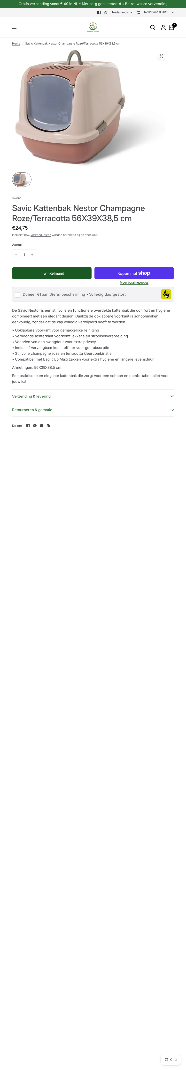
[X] (35, 426)
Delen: (17, 425)
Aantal (17, 245)
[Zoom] (161, 56)
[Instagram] (105, 12)
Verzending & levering (31, 396)
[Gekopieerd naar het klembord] (48, 426)
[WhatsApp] (42, 426)
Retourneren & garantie (32, 409)
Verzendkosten (41, 235)
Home (16, 43)
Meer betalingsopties (134, 282)
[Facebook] (99, 12)
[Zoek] (152, 27)
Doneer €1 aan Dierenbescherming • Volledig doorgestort (74, 294)
